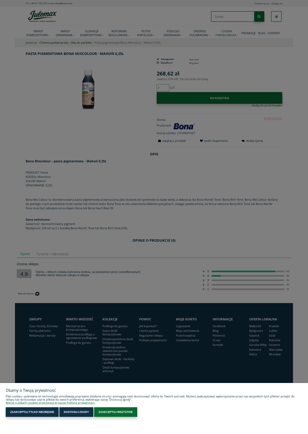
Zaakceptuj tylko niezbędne (32, 411)
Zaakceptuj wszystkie (116, 411)
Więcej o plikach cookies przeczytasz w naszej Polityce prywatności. (50, 403)
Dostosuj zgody (76, 411)
